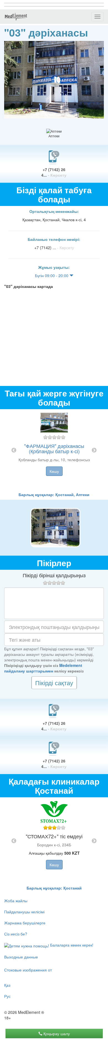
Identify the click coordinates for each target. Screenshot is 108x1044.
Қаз (7, 985)
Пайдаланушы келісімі (24, 911)
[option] (54, 450)
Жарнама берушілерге (24, 923)
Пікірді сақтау (54, 682)
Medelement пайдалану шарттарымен (43, 668)
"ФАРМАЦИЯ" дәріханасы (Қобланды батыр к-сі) (54, 448)
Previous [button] (14, 450)
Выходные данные (21, 957)
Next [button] (94, 450)
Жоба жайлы (15, 900)
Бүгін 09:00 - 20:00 (52, 275)
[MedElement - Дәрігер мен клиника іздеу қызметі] (15, 17)
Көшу (54, 471)
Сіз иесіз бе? (15, 934)
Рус (7, 996)
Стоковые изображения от (28, 970)
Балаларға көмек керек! (71, 945)
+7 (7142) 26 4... (53, 172)
